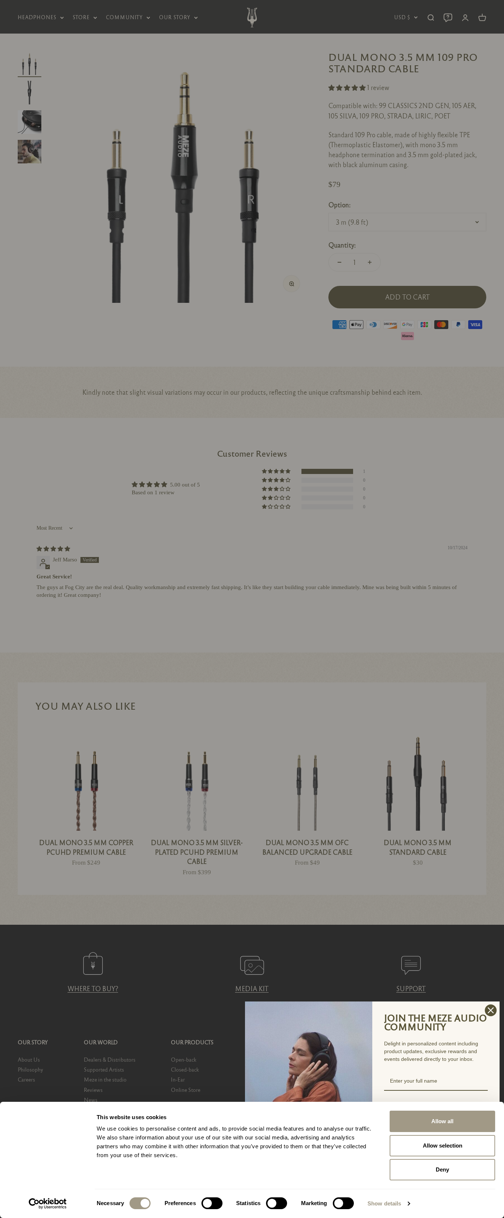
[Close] (491, 1010)
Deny (442, 1169)
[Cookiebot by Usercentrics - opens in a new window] (47, 1203)
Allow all (442, 1121)
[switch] (211, 1203)
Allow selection (442, 1145)
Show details (384, 1203)
